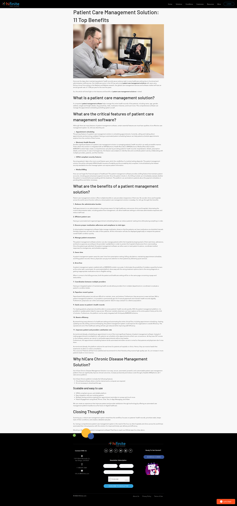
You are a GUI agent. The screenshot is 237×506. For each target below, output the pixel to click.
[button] (210, 4)
